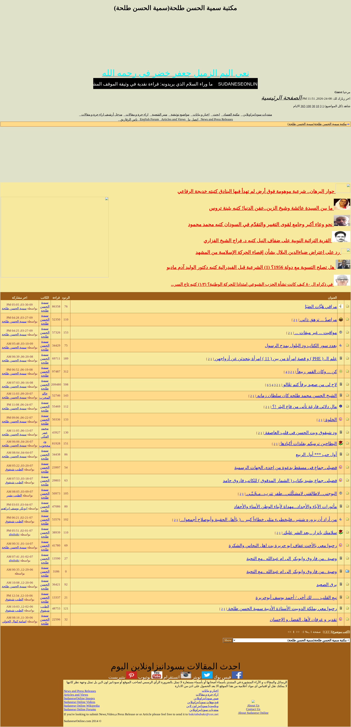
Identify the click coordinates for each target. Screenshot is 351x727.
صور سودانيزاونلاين (206, 698)
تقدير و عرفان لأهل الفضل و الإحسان (303, 619)
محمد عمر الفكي (45, 432)
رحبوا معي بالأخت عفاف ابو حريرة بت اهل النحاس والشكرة (283, 545)
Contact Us (253, 709)
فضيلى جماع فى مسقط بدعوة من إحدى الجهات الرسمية (285, 467)
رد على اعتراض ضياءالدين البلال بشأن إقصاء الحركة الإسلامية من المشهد (268, 252)
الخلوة (330, 419)
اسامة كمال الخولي (14, 621)
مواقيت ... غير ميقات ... (315, 332)
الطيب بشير (14, 495)
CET (327, 632)
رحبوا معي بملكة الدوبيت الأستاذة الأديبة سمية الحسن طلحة (282, 608)
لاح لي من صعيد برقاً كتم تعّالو (309, 384)
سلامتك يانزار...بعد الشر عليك (309, 532)
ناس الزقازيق (127, 119)
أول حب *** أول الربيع (316, 454)
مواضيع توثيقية (179, 114)
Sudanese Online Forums (80, 709)
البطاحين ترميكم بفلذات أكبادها (308, 443)
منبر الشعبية (158, 114)
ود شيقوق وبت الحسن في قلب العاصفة (300, 432)
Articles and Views (172, 119)
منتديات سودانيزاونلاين (256, 114)
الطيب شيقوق (14, 469)
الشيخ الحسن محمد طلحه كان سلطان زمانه (296, 395)
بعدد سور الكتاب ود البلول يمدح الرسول (301, 345)
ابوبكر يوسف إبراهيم (14, 508)
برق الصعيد (326, 584)
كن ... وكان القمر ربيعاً (316, 371)
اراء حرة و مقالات (136, 114)
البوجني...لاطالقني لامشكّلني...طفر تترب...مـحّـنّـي (291, 493)
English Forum (148, 119)
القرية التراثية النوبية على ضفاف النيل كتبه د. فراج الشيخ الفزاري (268, 240)
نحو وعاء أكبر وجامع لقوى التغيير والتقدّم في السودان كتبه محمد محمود (261, 224)
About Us (253, 705)
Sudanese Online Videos (79, 702)
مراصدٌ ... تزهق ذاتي (318, 319)
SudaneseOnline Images (79, 698)
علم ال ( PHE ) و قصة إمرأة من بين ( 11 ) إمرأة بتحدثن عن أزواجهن (275, 358)
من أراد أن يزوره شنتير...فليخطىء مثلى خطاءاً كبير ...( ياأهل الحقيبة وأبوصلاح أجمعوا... (258, 519)
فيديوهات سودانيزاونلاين (202, 702)
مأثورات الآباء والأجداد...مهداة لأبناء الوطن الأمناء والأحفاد (285, 506)
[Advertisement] (175, 41)
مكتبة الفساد (230, 114)
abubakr (14, 534)
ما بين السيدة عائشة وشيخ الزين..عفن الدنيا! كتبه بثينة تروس (271, 208)
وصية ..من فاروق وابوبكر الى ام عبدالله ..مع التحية (291, 558)
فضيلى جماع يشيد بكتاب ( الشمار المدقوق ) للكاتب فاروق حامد (280, 480)
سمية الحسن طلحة (45, 306)
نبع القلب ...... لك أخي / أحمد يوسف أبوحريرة (296, 597)
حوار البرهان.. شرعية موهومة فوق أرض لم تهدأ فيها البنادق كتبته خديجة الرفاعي (257, 191)
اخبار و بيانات (200, 114)
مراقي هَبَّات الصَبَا (321, 306)
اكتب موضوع (341, 632)
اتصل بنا (192, 119)
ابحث (215, 114)
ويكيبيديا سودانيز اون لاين (202, 706)
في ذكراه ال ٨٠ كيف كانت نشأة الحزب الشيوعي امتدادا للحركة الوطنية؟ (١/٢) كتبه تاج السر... (252, 284)
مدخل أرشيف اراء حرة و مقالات (100, 114)
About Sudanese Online (253, 713)
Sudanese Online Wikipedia (82, 705)
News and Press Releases (216, 119)
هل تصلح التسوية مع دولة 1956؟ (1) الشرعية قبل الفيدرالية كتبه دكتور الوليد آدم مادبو (251, 267)
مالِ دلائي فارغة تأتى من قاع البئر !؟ (304, 406)
